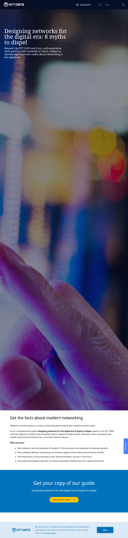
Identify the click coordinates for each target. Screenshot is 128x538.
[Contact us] (107, 5)
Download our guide (61, 499)
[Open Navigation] (123, 5)
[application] (64, 530)
